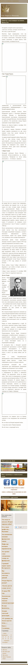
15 (11, 635)
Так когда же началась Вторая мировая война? (7, 521)
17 (5, 637)
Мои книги (5, 655)
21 (5, 638)
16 (3, 637)
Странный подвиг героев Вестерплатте (6, 565)
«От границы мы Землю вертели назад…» (7, 620)
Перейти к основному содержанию (9, 1)
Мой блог (5, 649)
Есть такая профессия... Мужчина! (6, 529)
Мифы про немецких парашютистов (6, 546)
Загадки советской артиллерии (5, 613)
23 (10, 638)
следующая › (7, 640)
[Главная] (6, 13)
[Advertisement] (14, 444)
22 (8, 638)
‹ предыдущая (5, 634)
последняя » (5, 642)
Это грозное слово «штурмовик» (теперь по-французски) (6, 555)
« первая (4, 633)
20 (3, 638)
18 (8, 637)
